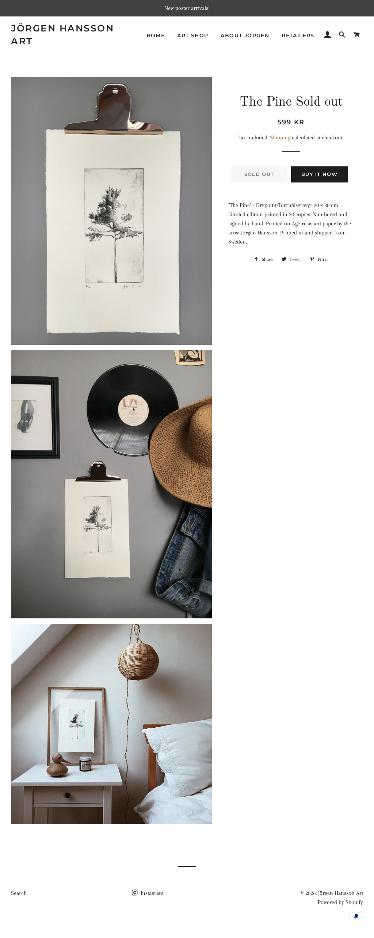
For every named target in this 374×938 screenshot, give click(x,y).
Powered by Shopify (340, 902)
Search (19, 893)
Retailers (298, 35)
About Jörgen (245, 35)
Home (155, 35)
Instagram (151, 893)
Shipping (280, 137)
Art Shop (192, 35)
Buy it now (319, 174)
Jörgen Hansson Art (62, 34)
